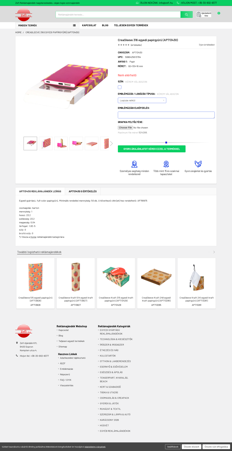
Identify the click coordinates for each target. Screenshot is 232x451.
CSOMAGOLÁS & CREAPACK (114, 397)
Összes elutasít (191, 446)
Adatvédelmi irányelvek (95, 446)
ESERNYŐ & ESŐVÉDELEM (114, 366)
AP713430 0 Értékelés (83, 191)
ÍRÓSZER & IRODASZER (112, 344)
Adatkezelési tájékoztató (73, 357)
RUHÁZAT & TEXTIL (110, 408)
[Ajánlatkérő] (206, 14)
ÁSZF (62, 363)
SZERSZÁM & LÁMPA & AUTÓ (115, 414)
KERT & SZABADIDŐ (110, 386)
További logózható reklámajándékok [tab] (39, 252)
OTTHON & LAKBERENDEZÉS (115, 361)
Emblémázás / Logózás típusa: (148, 94)
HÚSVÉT (104, 425)
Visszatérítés (66, 385)
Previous (20, 143)
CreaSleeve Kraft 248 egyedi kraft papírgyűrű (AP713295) (156, 299)
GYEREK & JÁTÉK (109, 403)
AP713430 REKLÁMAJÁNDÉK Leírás (40, 191)
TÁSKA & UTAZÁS (109, 392)
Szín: (132, 81)
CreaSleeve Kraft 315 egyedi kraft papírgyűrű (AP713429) (116, 299)
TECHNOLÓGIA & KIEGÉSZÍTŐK (116, 339)
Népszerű (65, 374)
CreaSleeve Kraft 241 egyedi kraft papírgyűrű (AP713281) (197, 299)
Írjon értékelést (207, 44)
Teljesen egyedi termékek (131, 25)
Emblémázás (66, 368)
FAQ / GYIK (65, 379)
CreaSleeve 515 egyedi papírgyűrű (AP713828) (35, 299)
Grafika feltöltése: (130, 122)
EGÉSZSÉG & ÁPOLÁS (111, 372)
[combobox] (124, 14)
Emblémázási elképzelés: (134, 107)
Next (111, 143)
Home (33, 236)
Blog (105, 25)
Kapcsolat (89, 25)
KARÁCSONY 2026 (109, 419)
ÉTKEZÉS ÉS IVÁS (109, 350)
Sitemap (63, 346)
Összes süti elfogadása (216, 446)
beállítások (172, 446)
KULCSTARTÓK (108, 355)
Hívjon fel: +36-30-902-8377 (34, 355)
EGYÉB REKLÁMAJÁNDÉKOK (115, 430)
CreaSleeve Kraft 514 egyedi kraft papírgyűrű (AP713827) (76, 299)
